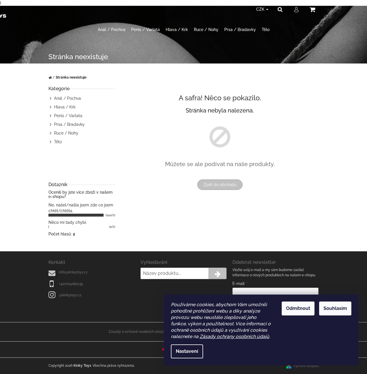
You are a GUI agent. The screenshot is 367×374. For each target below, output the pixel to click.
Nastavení (187, 351)
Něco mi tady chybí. (67, 222)
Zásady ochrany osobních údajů (234, 336)
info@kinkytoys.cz (73, 272)
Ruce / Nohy (66, 133)
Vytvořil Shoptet (306, 366)
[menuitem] (111, 29)
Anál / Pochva (67, 98)
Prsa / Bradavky (69, 124)
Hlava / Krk (64, 107)
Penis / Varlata (68, 115)
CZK (260, 9)
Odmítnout (298, 308)
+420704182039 (71, 284)
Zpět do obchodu (219, 184)
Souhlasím (335, 308)
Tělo (58, 141)
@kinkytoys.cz (70, 295)
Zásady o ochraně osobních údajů (136, 332)
